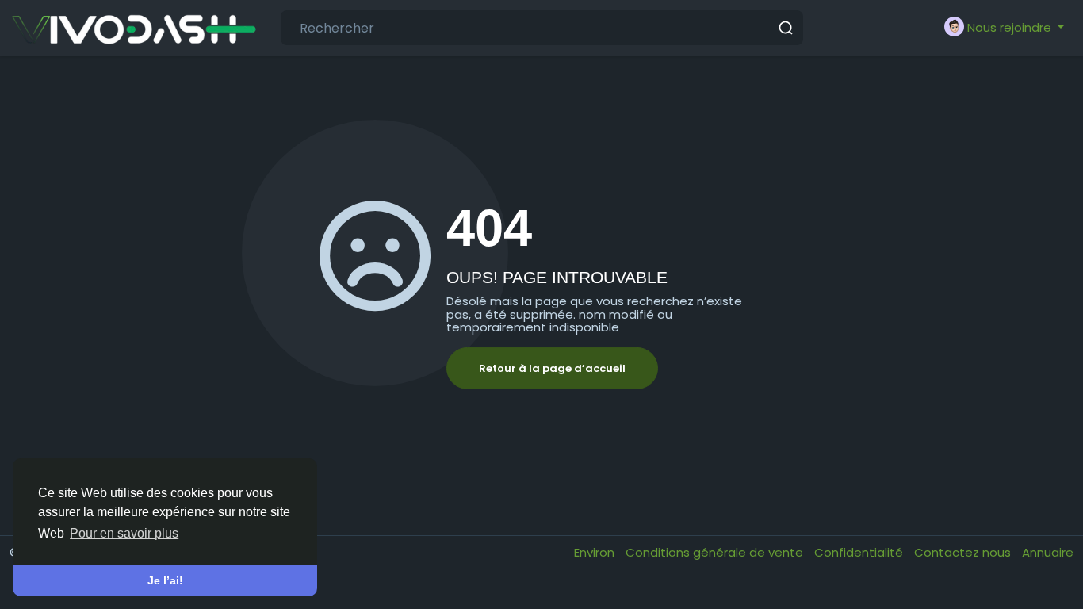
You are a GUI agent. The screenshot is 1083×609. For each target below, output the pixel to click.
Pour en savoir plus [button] (124, 533)
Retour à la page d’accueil (552, 368)
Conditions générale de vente (716, 552)
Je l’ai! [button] (165, 580)
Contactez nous (964, 552)
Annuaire (1047, 552)
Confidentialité (860, 552)
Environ (596, 552)
